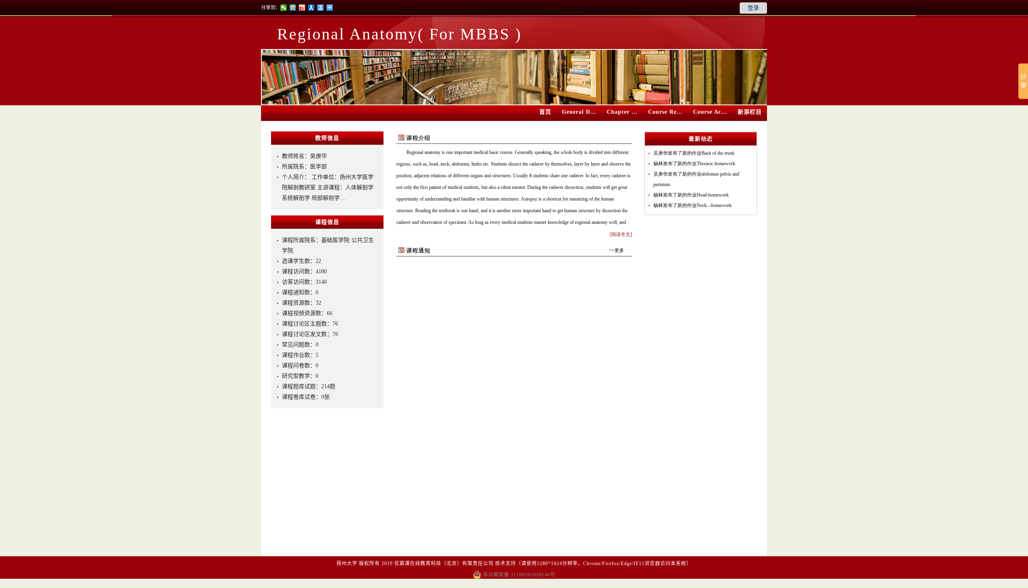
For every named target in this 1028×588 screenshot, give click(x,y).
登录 (753, 8)
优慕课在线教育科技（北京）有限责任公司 (444, 563)
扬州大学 (347, 563)
